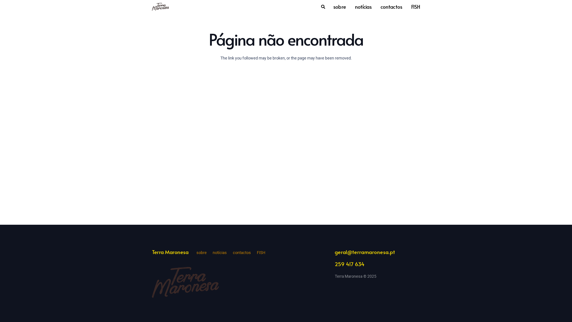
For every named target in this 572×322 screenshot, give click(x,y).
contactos (242, 252)
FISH (261, 252)
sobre (201, 252)
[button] (323, 6)
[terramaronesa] (160, 7)
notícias (220, 252)
